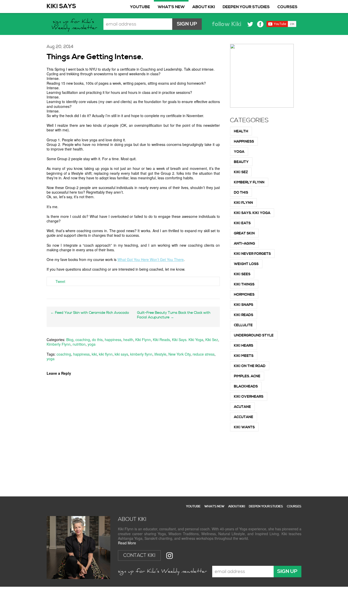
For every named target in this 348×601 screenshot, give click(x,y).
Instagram (169, 555)
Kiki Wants (244, 427)
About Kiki (203, 6)
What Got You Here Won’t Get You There (150, 259)
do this (97, 339)
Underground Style (254, 335)
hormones (244, 294)
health (128, 339)
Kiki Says (61, 6)
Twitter (250, 24)
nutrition (79, 344)
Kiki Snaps (243, 305)
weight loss (246, 264)
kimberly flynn (141, 354)
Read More (127, 542)
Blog (69, 339)
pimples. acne (247, 376)
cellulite (243, 325)
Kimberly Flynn (59, 344)
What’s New (171, 6)
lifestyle (160, 354)
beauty (241, 162)
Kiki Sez (211, 339)
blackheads (246, 386)
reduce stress (204, 354)
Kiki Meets (243, 356)
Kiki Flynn (143, 339)
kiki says (121, 354)
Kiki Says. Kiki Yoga (187, 339)
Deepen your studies (246, 6)
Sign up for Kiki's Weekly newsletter (75, 25)
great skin (244, 233)
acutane (242, 407)
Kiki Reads (161, 339)
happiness (113, 339)
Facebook (260, 24)
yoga (92, 344)
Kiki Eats (242, 223)
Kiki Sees (242, 274)
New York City (179, 354)
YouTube (140, 6)
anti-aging (244, 243)
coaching (82, 339)
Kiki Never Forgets (252, 254)
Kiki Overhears (248, 396)
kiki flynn (106, 354)
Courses (287, 6)
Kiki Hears (243, 345)
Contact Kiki (139, 555)
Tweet (60, 281)
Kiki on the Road (249, 366)
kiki (94, 354)
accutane (243, 417)
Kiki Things (244, 284)
